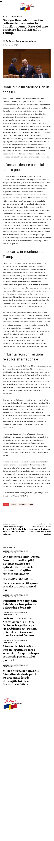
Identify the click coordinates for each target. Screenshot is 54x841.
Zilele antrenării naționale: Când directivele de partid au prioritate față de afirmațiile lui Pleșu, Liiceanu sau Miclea (21, 677)
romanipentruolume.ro (12, 717)
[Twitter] (14, 513)
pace (31, 505)
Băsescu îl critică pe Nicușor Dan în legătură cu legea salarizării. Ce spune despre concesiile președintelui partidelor (21, 653)
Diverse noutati (16, 16)
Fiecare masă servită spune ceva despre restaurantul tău (20, 587)
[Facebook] (6, 513)
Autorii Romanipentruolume (22, 41)
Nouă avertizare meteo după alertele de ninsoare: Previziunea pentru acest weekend (40, 530)
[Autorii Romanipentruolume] (4, 41)
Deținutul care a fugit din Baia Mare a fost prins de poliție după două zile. (20, 604)
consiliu (13, 505)
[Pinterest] (22, 513)
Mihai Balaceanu (10, 579)
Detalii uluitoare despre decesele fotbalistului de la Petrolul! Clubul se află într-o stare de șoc (14, 530)
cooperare (22, 505)
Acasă (5, 16)
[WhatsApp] (30, 513)
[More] (38, 513)
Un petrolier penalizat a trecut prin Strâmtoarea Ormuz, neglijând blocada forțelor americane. (25, 832)
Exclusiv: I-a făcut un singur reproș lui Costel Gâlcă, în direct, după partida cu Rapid (28, 812)
